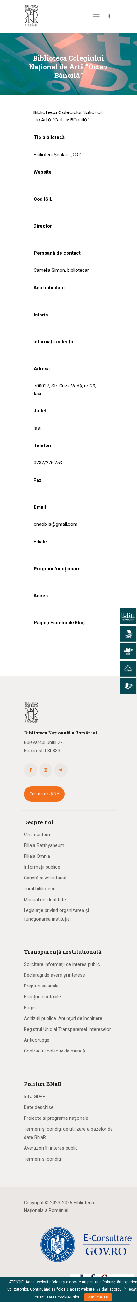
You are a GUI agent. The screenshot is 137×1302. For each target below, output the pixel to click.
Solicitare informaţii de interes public (62, 964)
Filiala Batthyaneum (44, 845)
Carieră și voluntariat (45, 878)
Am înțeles (98, 1297)
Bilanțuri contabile (42, 997)
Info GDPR (35, 1096)
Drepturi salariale (41, 986)
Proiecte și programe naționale (56, 1118)
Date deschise (39, 1107)
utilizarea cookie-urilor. (60, 1297)
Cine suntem (37, 834)
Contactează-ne (44, 794)
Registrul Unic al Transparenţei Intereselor (67, 1029)
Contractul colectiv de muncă (54, 1051)
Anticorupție (36, 1040)
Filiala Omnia (37, 856)
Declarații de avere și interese (54, 975)
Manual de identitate (45, 899)
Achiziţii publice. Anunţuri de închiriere (63, 1018)
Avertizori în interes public (51, 1148)
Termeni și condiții (43, 1159)
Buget (30, 1007)
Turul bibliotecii (39, 889)
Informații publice (42, 867)
